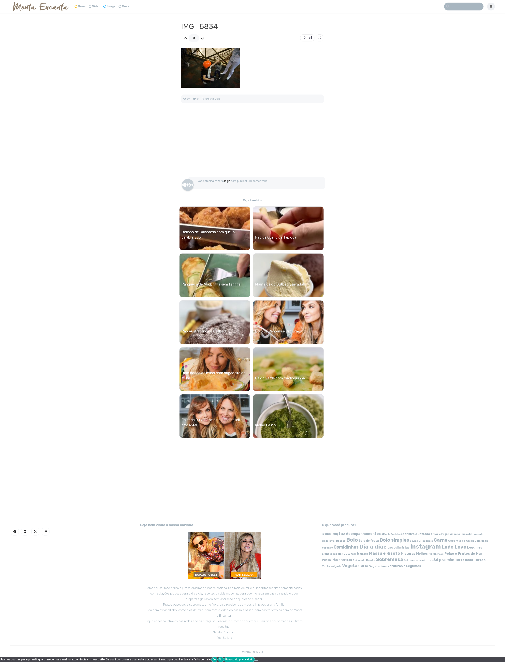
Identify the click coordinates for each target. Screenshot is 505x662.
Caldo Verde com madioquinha (280, 378)
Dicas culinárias (397, 547)
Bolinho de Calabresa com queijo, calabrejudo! (208, 235)
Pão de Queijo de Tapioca (275, 237)
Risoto (370, 560)
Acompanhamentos (363, 534)
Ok (214, 659)
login (227, 181)
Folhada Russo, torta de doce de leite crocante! (211, 422)
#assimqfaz (333, 533)
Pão (335, 560)
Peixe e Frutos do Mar (463, 553)
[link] (319, 37)
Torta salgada (331, 566)
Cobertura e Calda (461, 540)
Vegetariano (378, 566)
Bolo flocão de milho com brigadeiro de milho (213, 375)
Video (96, 6)
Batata (340, 540)
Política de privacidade (239, 659)
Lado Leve (454, 547)
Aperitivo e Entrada (415, 534)
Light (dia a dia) (332, 553)
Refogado (359, 560)
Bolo (352, 540)
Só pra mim (443, 559)
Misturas (408, 553)
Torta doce (464, 560)
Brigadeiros (426, 541)
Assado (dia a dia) (461, 534)
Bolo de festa (369, 540)
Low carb (351, 553)
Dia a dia (371, 546)
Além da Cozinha (391, 534)
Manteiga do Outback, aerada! (279, 284)
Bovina (414, 541)
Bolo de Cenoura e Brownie (277, 331)
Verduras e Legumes (404, 566)
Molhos (422, 553)
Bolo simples (394, 540)
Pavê (440, 553)
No (221, 659)
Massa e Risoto (384, 553)
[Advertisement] (252, 144)
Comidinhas (346, 547)
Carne (440, 540)
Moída (432, 553)
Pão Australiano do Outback (204, 331)
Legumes (474, 547)
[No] (256, 660)
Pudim (326, 560)
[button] (307, 37)
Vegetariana (355, 565)
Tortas (479, 560)
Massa (364, 553)
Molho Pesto (265, 425)
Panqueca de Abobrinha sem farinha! (211, 284)
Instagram (425, 546)
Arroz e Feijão (440, 534)
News (82, 6)
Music (126, 6)
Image (111, 6)
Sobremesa (389, 559)
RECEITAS (345, 560)
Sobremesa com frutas (418, 560)
